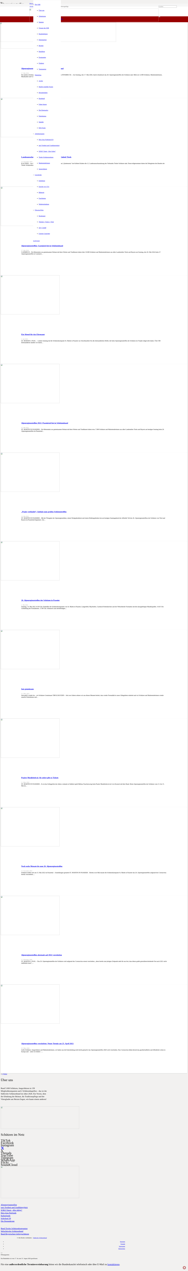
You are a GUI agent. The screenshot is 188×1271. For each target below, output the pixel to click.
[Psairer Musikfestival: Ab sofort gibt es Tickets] (30, 757)
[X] (62, 19)
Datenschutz (121, 1248)
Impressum (122, 1246)
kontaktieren (113, 1264)
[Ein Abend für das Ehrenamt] (30, 314)
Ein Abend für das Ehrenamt (33, 334)
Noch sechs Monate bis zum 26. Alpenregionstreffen (41, 866)
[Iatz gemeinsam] (30, 668)
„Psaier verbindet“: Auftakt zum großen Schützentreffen (43, 512)
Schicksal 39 (6, 1218)
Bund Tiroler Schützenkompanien (14, 1228)
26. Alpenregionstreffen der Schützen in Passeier (40, 600)
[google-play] (40, 1128)
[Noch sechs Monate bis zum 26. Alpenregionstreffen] (30, 846)
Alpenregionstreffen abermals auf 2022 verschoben (41, 955)
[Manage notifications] (184, 1267)
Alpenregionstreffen (9, 1205)
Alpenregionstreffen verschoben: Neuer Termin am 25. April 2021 (47, 1044)
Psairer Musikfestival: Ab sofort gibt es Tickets (39, 778)
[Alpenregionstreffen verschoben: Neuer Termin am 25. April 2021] (30, 1023)
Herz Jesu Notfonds (8, 1213)
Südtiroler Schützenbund (40, 1238)
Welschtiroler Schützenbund (12, 1231)
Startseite (122, 1241)
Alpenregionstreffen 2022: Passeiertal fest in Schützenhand (44, 423)
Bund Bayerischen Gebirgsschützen (15, 1234)
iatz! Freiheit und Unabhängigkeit (14, 1207)
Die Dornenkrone (7, 1221)
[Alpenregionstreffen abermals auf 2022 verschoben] (30, 934)
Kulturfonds (5, 1216)
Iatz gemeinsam (27, 689)
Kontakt (123, 1244)
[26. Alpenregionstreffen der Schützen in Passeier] (30, 580)
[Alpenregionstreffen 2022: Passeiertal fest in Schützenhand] (30, 402)
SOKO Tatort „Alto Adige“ (11, 1210)
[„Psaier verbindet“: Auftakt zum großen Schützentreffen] (30, 491)
